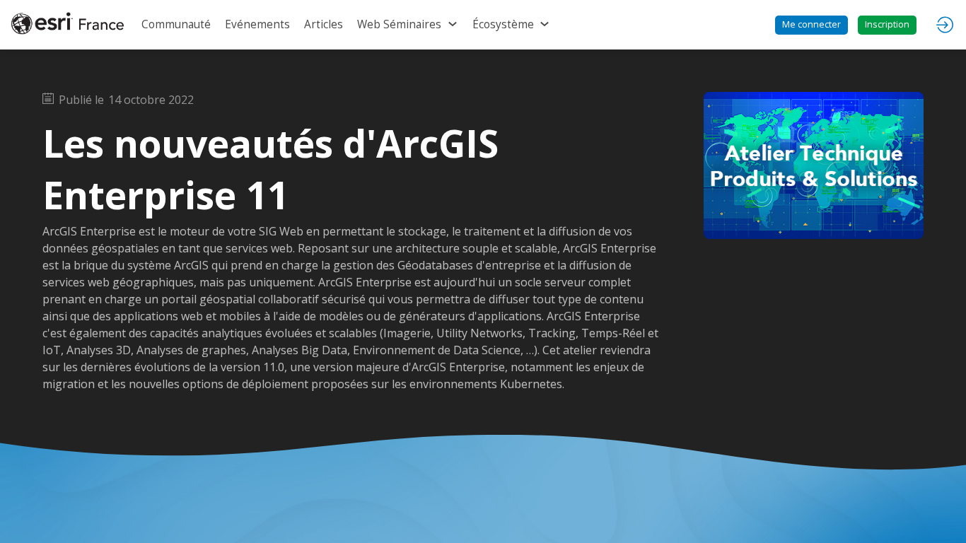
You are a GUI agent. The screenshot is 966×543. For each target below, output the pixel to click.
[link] (176, 24)
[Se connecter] (945, 24)
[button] (811, 25)
